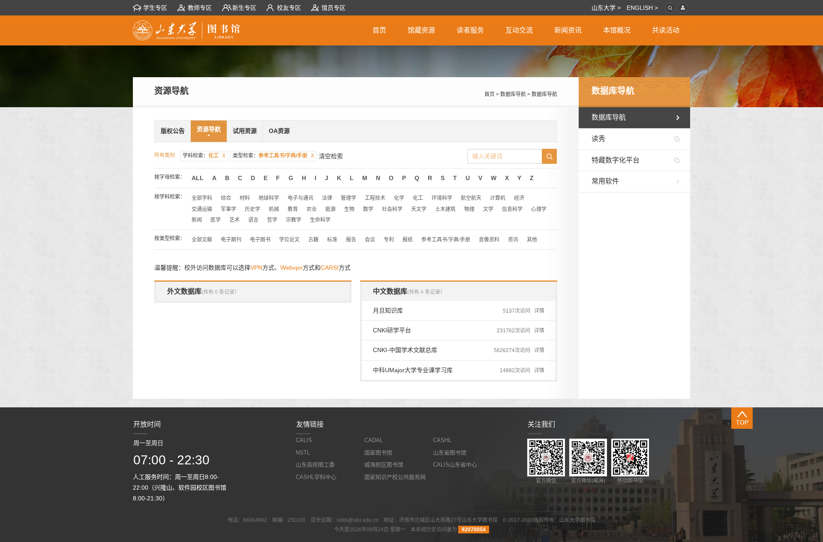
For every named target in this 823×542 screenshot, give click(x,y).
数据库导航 (513, 94)
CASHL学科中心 (316, 477)
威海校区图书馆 (383, 464)
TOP (742, 422)
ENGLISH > (642, 7)
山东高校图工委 (315, 464)
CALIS (304, 440)
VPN (256, 267)
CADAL (373, 440)
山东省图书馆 (449, 452)
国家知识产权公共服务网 (395, 477)
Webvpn (291, 267)
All (198, 178)
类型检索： (273, 156)
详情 (539, 311)
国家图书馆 (378, 452)
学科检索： (204, 156)
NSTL (303, 452)
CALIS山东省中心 (455, 464)
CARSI (330, 267)
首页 (489, 94)
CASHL (442, 440)
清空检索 (331, 156)
